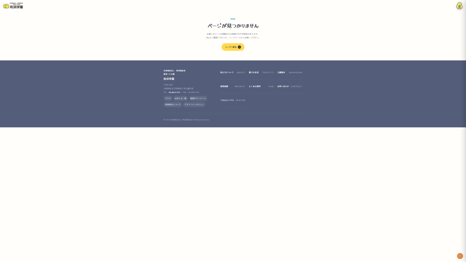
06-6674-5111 (174, 92)
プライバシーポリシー (194, 104)
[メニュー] (459, 5)
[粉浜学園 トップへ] (13, 5)
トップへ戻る (232, 46)
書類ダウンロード (198, 98)
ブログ (168, 98)
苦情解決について (173, 104)
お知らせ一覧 (180, 98)
